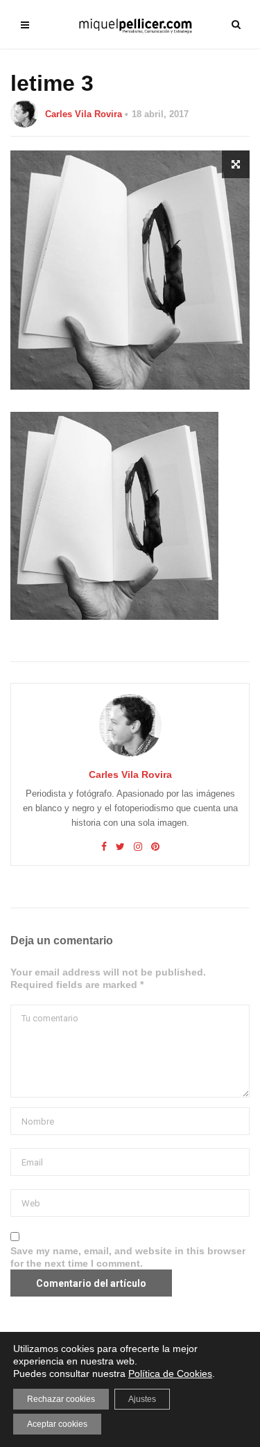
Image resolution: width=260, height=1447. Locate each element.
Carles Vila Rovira (83, 114)
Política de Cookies (170, 1373)
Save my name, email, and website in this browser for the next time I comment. (127, 1257)
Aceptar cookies (57, 1424)
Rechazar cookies (61, 1399)
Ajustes (142, 1399)
